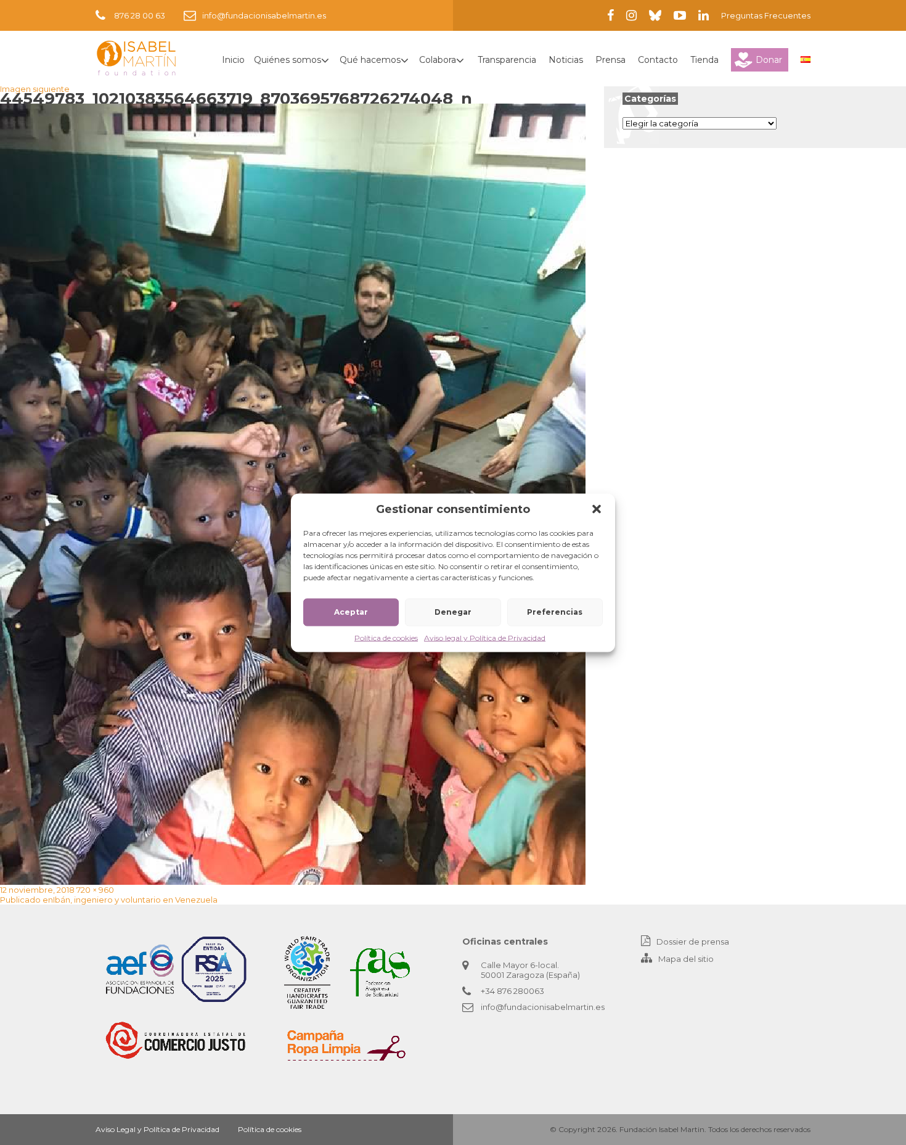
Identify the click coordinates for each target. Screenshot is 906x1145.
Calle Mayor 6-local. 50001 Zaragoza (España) (530, 970)
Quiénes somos (287, 59)
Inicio (233, 59)
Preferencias (554, 612)
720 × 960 (95, 890)
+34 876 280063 (512, 991)
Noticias (566, 59)
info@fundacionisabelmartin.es (264, 15)
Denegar (453, 612)
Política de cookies (386, 637)
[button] (596, 509)
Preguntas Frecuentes (765, 15)
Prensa (610, 59)
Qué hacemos (370, 59)
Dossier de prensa (692, 941)
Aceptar (351, 612)
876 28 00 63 (139, 15)
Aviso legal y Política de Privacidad (484, 637)
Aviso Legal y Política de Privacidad (157, 1129)
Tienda (704, 59)
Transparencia (507, 59)
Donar (769, 59)
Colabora (437, 59)
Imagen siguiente (35, 89)
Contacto (658, 59)
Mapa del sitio (686, 959)
